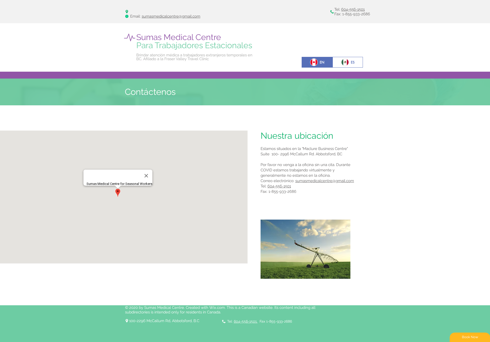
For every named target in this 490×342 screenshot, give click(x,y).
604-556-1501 (353, 9)
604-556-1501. (246, 321)
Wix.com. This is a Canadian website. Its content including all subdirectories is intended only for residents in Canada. (220, 309)
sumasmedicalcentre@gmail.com (171, 16)
